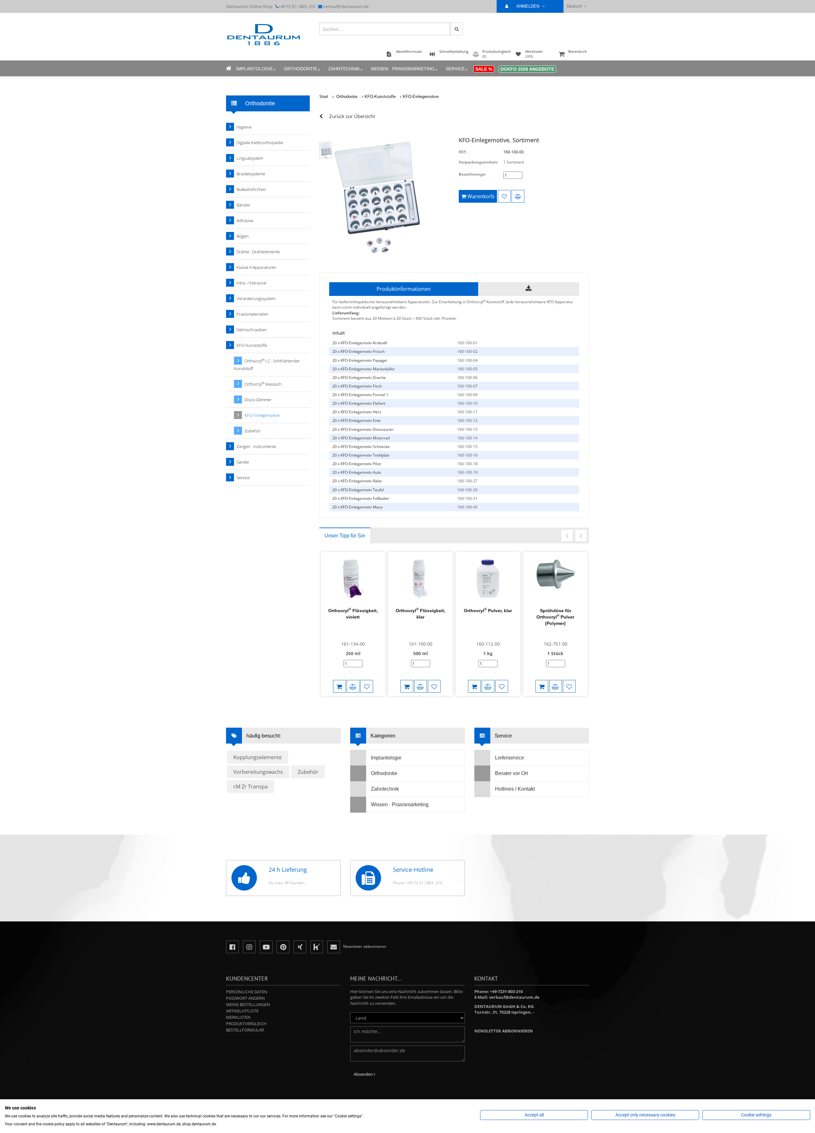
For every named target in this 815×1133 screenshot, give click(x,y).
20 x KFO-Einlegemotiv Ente (356, 420)
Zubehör (252, 431)
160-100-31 (467, 498)
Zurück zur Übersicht (352, 116)
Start (323, 96)
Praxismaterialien (252, 314)
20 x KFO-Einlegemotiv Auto (356, 472)
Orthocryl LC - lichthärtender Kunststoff (267, 364)
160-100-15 (467, 446)
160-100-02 (467, 351)
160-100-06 (467, 377)
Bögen (243, 236)
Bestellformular (245, 1030)
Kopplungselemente (257, 757)
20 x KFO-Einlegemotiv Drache (359, 377)
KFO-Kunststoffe (380, 96)
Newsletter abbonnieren (503, 1031)
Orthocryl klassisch (263, 384)
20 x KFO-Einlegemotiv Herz (356, 412)
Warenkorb (577, 51)
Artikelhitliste (242, 1011)
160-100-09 (467, 394)
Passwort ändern (245, 998)
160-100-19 (467, 472)
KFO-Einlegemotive (421, 96)
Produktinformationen (404, 288)
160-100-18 (467, 463)
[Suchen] (456, 29)
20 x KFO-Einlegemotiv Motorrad (361, 438)
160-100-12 (467, 420)
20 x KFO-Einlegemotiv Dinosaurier (363, 429)
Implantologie (254, 68)
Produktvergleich (246, 1023)
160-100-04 (467, 360)
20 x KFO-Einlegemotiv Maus (357, 507)
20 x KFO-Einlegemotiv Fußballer (360, 498)
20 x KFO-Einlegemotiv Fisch (357, 386)
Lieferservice (509, 757)
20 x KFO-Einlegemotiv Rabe (357, 481)
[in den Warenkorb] (339, 686)
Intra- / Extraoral (251, 283)
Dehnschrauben (252, 329)
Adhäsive (245, 220)
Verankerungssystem (256, 298)
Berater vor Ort (511, 773)
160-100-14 (467, 438)
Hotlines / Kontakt (515, 789)
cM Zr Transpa (250, 786)
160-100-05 (467, 369)
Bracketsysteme (251, 174)
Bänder (243, 205)
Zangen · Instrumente (256, 446)
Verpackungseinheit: (478, 162)
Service (455, 68)
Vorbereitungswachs (258, 771)
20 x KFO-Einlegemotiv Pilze (356, 463)
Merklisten (238, 1017)
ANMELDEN (528, 6)
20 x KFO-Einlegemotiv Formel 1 (360, 394)
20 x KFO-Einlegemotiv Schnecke (361, 446)
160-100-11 (467, 412)
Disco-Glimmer (258, 399)
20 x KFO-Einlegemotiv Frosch (358, 351)
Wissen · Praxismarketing (403, 68)
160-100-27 (467, 481)
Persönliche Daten (246, 992)
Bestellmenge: (472, 174)
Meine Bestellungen (248, 1004)
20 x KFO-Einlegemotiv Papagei (359, 360)
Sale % (483, 69)
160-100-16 (467, 455)
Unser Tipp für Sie (344, 535)
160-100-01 (467, 343)
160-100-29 (467, 490)
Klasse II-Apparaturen (256, 267)
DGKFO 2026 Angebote (527, 69)
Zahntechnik (344, 68)
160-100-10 (467, 403)
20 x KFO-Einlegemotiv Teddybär (361, 455)
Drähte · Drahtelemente (258, 252)
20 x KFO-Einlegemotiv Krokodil (359, 343)
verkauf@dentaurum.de (346, 6)
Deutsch (574, 6)
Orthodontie (300, 68)
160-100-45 (467, 507)
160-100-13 (467, 429)
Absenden (364, 1074)
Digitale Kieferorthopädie (260, 142)
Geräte (243, 462)
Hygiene (244, 127)
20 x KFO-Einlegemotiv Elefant (358, 403)
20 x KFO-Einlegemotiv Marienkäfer (363, 369)
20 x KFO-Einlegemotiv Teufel (358, 490)
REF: (463, 152)
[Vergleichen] (518, 196)
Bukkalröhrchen (251, 189)
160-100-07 (467, 386)
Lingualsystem (250, 158)
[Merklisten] (504, 196)
